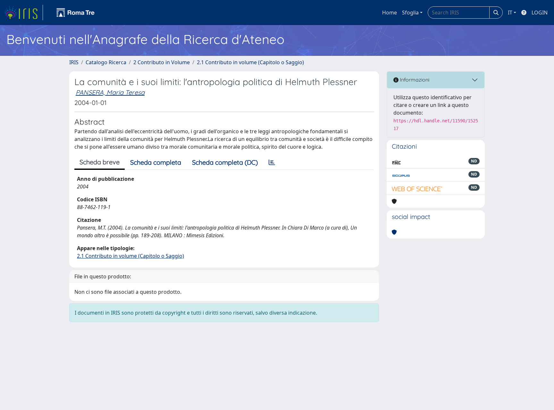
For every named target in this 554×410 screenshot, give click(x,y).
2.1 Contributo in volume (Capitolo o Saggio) (250, 62)
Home (389, 12)
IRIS (74, 62)
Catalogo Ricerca (106, 62)
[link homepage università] (75, 12)
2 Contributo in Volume (161, 62)
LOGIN (540, 12)
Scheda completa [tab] (155, 162)
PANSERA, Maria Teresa (110, 92)
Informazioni (414, 79)
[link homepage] (23, 12)
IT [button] (510, 12)
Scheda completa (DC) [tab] (225, 162)
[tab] (272, 162)
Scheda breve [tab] (100, 162)
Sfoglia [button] (410, 12)
